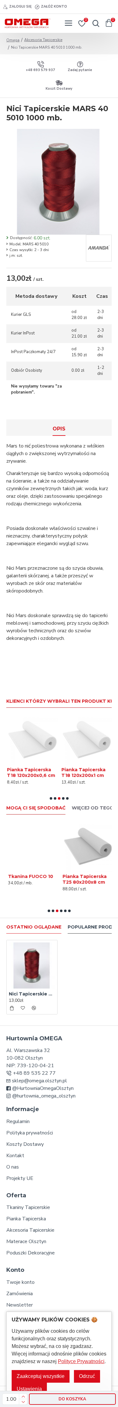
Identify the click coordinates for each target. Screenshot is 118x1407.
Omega (13, 40)
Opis (59, 429)
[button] (51, 798)
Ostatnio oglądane (33, 927)
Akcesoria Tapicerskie (43, 39)
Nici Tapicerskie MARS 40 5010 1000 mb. (32, 994)
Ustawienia (29, 1389)
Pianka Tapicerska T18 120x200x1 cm (83, 772)
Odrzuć (87, 1376)
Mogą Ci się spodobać (35, 808)
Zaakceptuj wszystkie (41, 1376)
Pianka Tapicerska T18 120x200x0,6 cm (30, 772)
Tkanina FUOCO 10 (28, 876)
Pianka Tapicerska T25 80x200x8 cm (83, 879)
